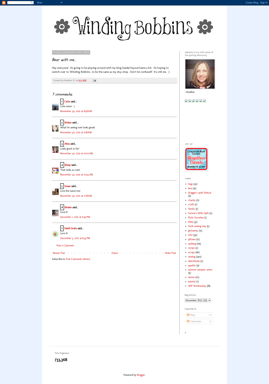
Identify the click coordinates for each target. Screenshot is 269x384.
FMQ (190, 222)
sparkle (192, 265)
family (191, 208)
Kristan (68, 122)
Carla (67, 101)
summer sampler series (200, 269)
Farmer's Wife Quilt (198, 213)
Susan (68, 186)
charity (191, 200)
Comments (195, 321)
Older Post (170, 253)
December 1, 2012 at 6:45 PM (75, 217)
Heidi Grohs (70, 228)
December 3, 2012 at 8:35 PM (75, 238)
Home (115, 253)
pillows (191, 239)
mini (190, 235)
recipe (191, 247)
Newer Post (59, 253)
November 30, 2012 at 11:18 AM (76, 195)
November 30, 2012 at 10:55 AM (76, 174)
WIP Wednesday (197, 285)
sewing (191, 256)
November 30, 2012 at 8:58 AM (76, 111)
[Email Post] (94, 80)
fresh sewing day (197, 226)
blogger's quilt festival (199, 192)
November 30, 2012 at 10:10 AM (76, 153)
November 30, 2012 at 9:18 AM (76, 132)
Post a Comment (65, 245)
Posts (192, 315)
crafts (191, 204)
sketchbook (194, 261)
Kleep (68, 165)
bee (190, 188)
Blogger (141, 375)
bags (190, 184)
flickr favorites (195, 217)
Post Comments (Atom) (78, 259)
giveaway (193, 230)
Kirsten (68, 207)
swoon (191, 277)
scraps (191, 252)
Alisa (67, 143)
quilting (192, 243)
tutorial (192, 281)
